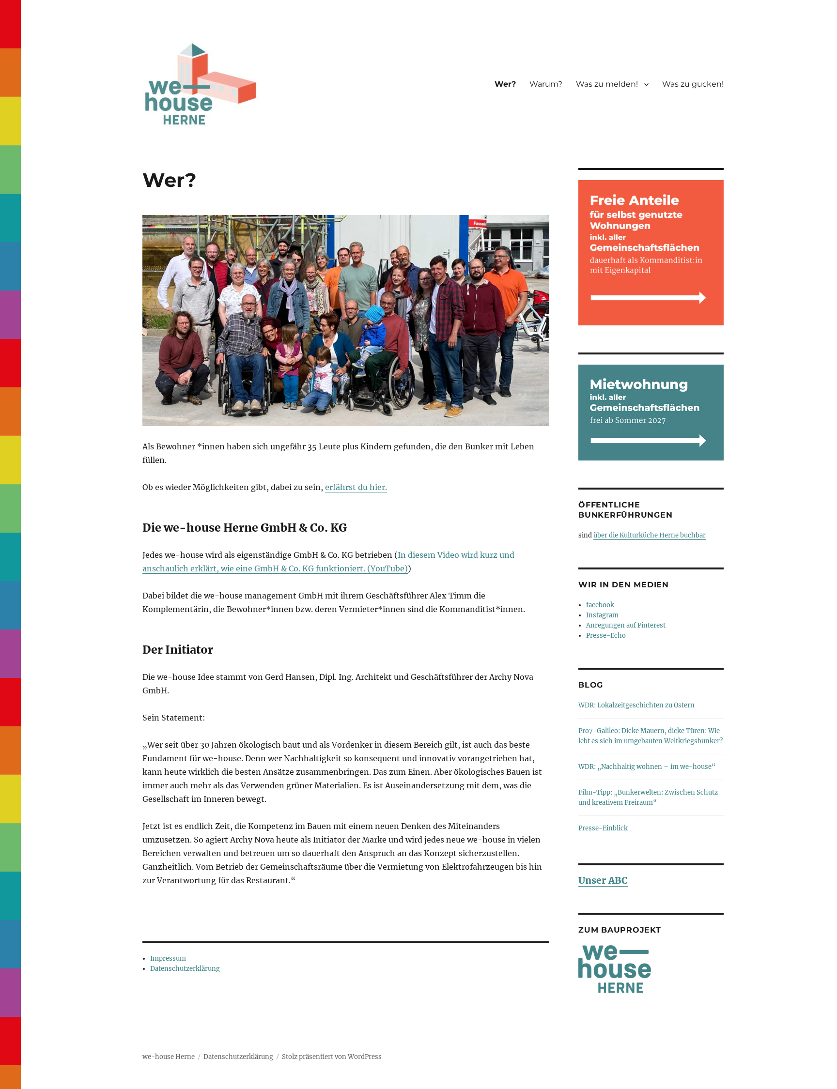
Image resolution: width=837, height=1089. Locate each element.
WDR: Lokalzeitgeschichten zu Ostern (636, 705)
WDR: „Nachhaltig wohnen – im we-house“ (646, 767)
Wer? (505, 84)
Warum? (545, 84)
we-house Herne (168, 1057)
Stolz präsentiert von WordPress (332, 1057)
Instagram (602, 615)
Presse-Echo (606, 635)
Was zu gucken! (693, 84)
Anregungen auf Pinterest (626, 625)
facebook (600, 605)
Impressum (168, 958)
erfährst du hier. (356, 487)
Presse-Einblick (603, 828)
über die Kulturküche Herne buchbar (649, 535)
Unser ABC (603, 880)
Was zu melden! (607, 84)
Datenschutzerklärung (185, 969)
